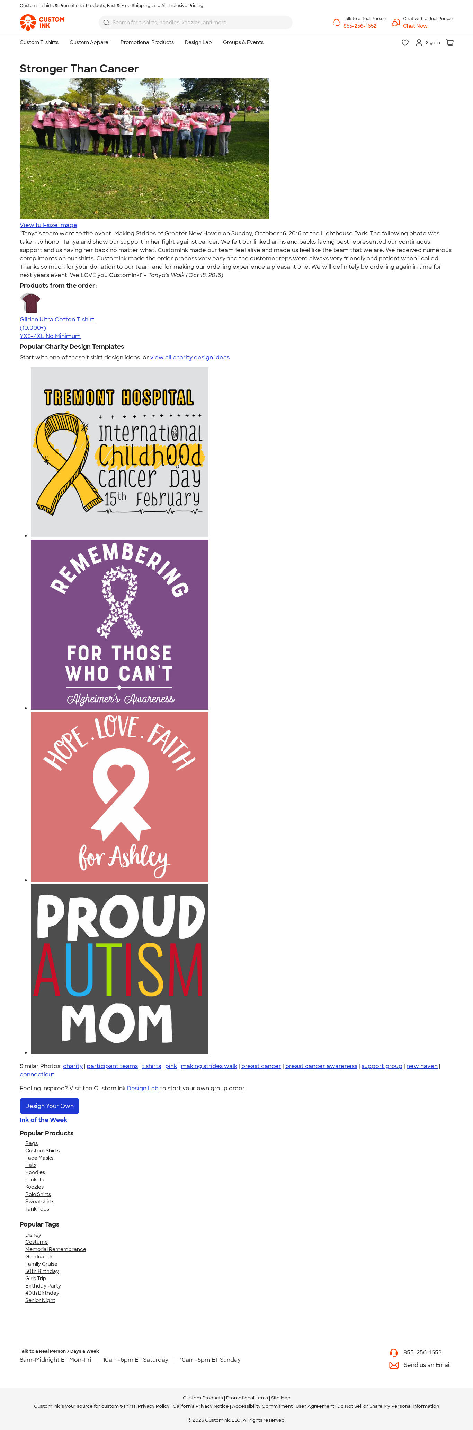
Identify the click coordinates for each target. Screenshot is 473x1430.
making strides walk (209, 1066)
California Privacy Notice (201, 1406)
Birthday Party (43, 1286)
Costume (36, 1242)
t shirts (151, 1066)
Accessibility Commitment (262, 1406)
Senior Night (40, 1300)
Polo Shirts (38, 1194)
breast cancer (261, 1066)
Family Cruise (41, 1264)
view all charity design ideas (190, 357)
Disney (33, 1235)
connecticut (37, 1074)
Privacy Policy (154, 1406)
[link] (42, 22)
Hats (30, 1165)
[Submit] (106, 22)
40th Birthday (42, 1293)
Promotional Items (247, 1398)
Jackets (34, 1180)
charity (73, 1066)
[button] (428, 26)
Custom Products (203, 1398)
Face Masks (39, 1158)
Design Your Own (49, 1106)
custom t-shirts (118, 1406)
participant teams (112, 1066)
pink (171, 1066)
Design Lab (143, 1088)
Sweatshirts (39, 1201)
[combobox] (196, 22)
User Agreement (315, 1406)
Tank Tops (37, 1209)
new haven (422, 1066)
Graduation (39, 1257)
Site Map (281, 1398)
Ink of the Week (44, 1120)
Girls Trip (35, 1278)
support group (382, 1066)
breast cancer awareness (321, 1066)
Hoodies (35, 1172)
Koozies (34, 1187)
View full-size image (48, 225)
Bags (31, 1143)
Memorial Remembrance (55, 1249)
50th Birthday (42, 1271)
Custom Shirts (42, 1150)
